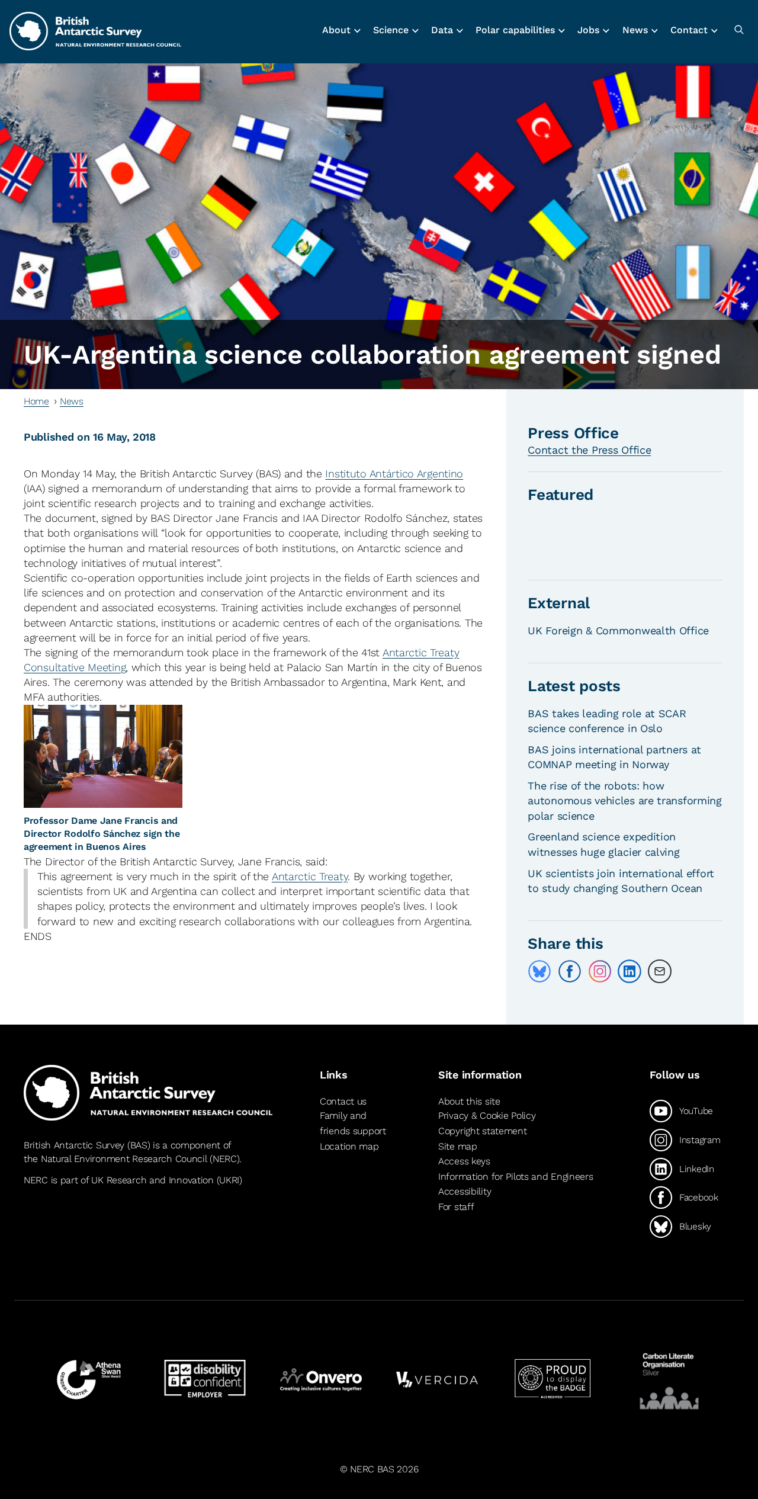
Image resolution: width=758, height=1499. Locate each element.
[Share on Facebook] (570, 971)
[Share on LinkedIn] (629, 971)
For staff (456, 1206)
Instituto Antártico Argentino (394, 473)
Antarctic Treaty (310, 876)
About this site (469, 1101)
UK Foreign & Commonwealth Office (618, 630)
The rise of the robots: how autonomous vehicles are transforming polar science (625, 800)
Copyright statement (482, 1131)
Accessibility (464, 1191)
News (71, 401)
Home (36, 401)
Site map (457, 1146)
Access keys (464, 1161)
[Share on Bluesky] (539, 971)
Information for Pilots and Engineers (515, 1176)
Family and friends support (353, 1123)
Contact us (343, 1101)
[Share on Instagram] (600, 971)
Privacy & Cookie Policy (486, 1115)
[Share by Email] (660, 971)
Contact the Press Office (589, 450)
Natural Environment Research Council (124, 1158)
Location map (349, 1146)
